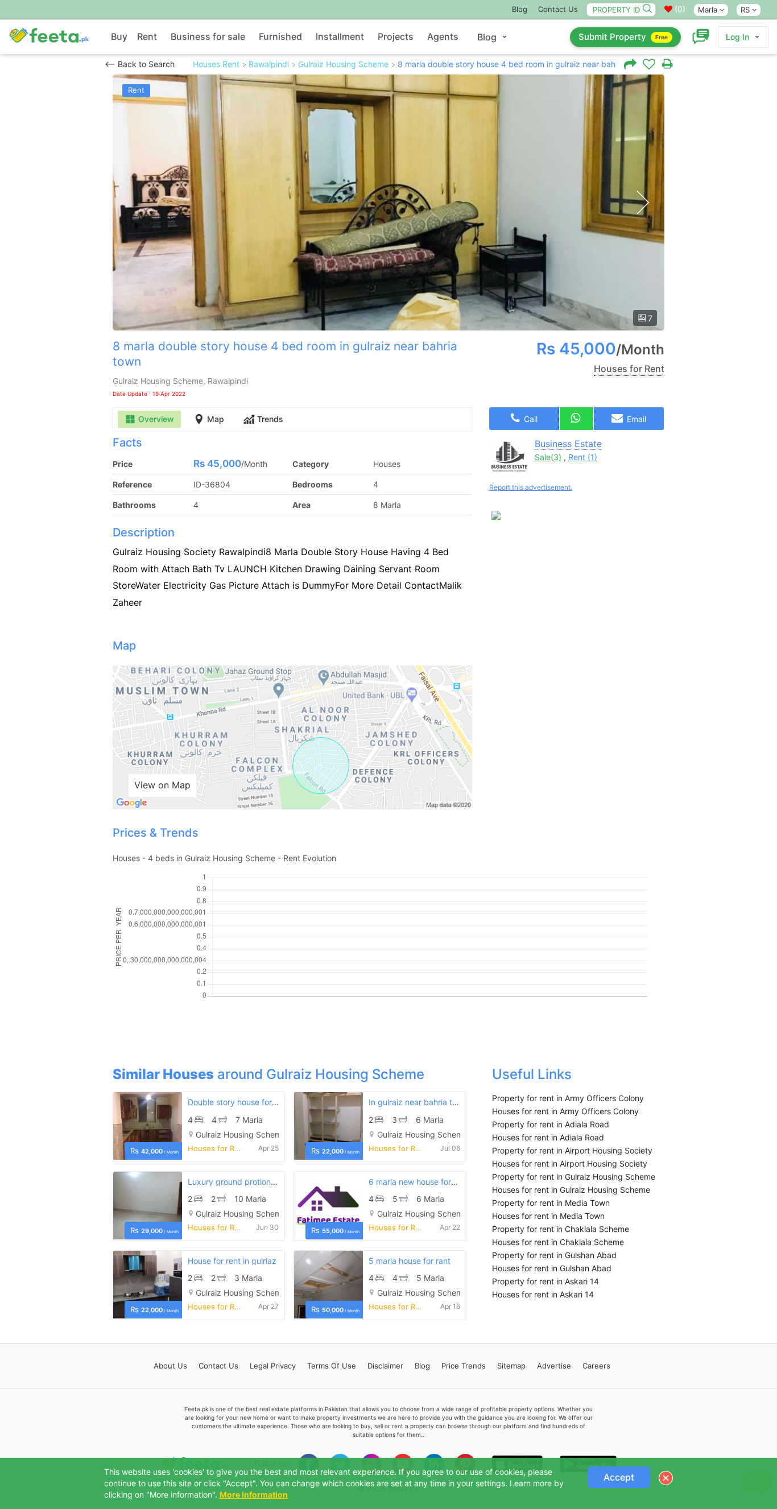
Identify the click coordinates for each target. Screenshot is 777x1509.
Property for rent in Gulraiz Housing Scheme (573, 1176)
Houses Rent (216, 64)
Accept (619, 1477)
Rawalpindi (269, 64)
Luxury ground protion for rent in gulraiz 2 (265, 1181)
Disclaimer (385, 1365)
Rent (147, 36)
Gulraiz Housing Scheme (343, 64)
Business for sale (208, 36)
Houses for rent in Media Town (548, 1216)
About (170, 1365)
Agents (442, 36)
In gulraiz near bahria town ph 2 (427, 1102)
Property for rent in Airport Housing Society (572, 1150)
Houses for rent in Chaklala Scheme (558, 1242)
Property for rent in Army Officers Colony (568, 1098)
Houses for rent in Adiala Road (548, 1137)
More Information (254, 1494)
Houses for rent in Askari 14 (543, 1294)
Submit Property (623, 36)
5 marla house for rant (410, 1261)
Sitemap (511, 1365)
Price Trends (463, 1365)
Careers (596, 1365)
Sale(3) (548, 457)
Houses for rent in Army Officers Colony (565, 1111)
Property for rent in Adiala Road (550, 1124)
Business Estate (568, 443)
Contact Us (558, 9)
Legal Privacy (273, 1365)
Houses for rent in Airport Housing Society (569, 1163)
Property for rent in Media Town (551, 1203)
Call (530, 419)
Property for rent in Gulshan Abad (554, 1255)
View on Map (162, 785)
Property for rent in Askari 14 (545, 1281)
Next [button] (642, 203)
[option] (388, 202)
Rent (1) (582, 457)
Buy (119, 36)
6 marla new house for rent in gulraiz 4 (440, 1181)
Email (635, 419)
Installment (340, 36)
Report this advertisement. (530, 487)
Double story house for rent (238, 1102)
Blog (519, 9)
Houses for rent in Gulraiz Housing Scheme (571, 1189)
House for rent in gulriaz (232, 1261)
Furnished (280, 36)
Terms (331, 1365)
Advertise (554, 1365)
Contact (218, 1365)
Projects (396, 36)
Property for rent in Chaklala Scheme (560, 1229)
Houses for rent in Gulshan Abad (551, 1268)
